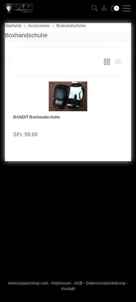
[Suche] (94, 8)
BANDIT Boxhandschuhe (36, 117)
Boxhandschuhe (26, 35)
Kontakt (68, 288)
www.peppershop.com (28, 283)
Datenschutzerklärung (105, 283)
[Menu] (128, 8)
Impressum (61, 283)
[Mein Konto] (104, 8)
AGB (78, 283)
